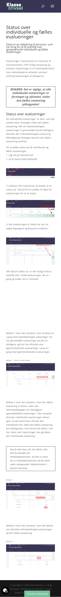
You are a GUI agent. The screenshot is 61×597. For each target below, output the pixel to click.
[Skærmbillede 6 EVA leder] (30, 567)
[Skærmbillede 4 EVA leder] (30, 386)
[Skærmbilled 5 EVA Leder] (30, 509)
